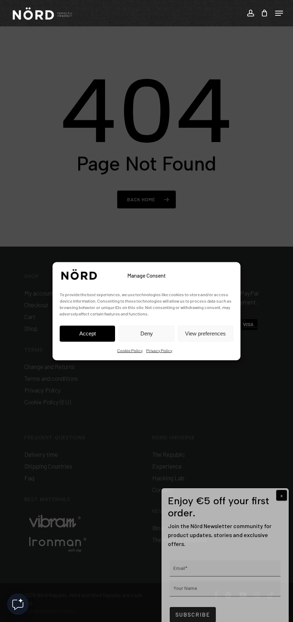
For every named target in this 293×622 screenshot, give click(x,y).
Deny (146, 333)
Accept (87, 333)
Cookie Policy (130, 350)
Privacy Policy (159, 350)
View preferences (205, 333)
